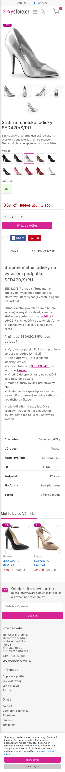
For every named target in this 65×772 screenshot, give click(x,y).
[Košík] (56, 11)
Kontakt (7, 706)
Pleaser (22, 370)
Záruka (7, 690)
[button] (28, 526)
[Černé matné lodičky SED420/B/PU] (18, 162)
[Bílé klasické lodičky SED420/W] (51, 175)
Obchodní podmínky (15, 710)
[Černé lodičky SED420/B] (6, 162)
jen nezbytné (32, 766)
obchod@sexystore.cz (17, 660)
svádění (46, 316)
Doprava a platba (13, 676)
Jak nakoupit (11, 685)
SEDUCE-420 (40, 366)
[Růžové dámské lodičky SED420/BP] (18, 175)
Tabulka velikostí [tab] (42, 251)
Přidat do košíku (27, 225)
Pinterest (9, 720)
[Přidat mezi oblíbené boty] (5, 238)
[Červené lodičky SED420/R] (40, 175)
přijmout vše (32, 759)
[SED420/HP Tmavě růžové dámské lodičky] (29, 175)
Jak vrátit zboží (12, 681)
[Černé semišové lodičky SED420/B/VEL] (51, 162)
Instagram (9, 724)
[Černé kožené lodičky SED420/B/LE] (6, 175)
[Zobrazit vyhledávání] (41, 12)
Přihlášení (42, 2)
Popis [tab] (14, 251)
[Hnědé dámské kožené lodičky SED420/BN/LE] (40, 162)
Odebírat (32, 615)
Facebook (9, 715)
